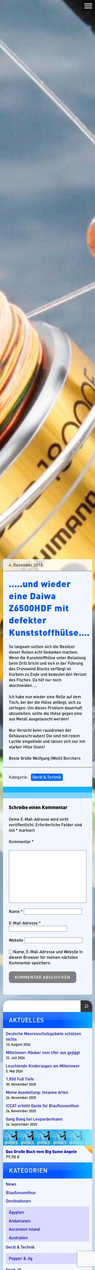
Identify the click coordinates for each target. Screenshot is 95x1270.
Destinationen (18, 1201)
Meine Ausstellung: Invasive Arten (37, 1092)
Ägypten (16, 1212)
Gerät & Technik (46, 777)
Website (16, 940)
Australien (18, 1238)
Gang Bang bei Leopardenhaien (34, 1119)
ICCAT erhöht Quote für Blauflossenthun (42, 1105)
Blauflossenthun (21, 1192)
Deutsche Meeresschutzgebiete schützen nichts (43, 1036)
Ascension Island (24, 1229)
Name (16, 911)
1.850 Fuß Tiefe (20, 1079)
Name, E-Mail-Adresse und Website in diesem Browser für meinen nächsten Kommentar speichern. (46, 957)
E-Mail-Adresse (25, 923)
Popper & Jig (20, 1258)
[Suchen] (86, 1006)
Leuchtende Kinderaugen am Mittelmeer (43, 1066)
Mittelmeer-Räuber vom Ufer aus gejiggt (43, 1052)
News (11, 1184)
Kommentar (21, 841)
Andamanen (19, 1221)
